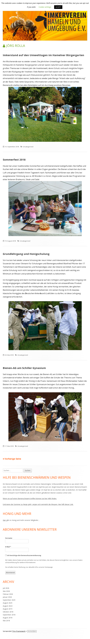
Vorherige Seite (13, 458)
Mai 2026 (6, 591)
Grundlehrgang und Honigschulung (26, 254)
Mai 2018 (6, 620)
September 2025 (9, 600)
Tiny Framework (18, 631)
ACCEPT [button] (58, 7)
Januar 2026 (7, 597)
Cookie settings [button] (45, 7)
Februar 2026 (8, 594)
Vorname (8, 538)
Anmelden (32, 631)
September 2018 (9, 615)
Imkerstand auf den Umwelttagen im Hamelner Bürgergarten (43, 55)
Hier (4, 520)
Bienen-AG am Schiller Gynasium (24, 368)
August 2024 (7, 606)
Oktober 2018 (8, 612)
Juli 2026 (6, 588)
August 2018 (7, 618)
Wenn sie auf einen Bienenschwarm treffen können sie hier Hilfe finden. (30, 498)
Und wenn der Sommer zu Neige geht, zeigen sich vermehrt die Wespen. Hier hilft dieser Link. (38, 504)
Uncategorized (28, 147)
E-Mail (8, 547)
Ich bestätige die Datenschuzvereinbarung (24, 555)
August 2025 (7, 603)
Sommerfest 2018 (14, 159)
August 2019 (7, 609)
